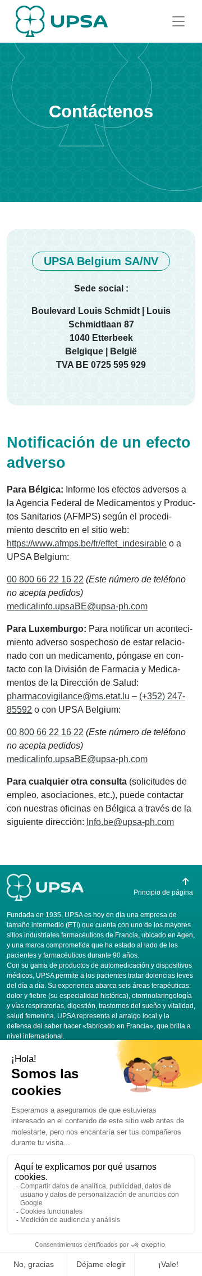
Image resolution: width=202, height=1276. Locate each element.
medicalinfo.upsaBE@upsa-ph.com (77, 606)
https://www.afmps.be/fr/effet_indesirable (87, 543)
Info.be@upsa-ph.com (130, 822)
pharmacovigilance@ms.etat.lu (68, 696)
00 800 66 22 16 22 (45, 579)
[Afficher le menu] (178, 21)
